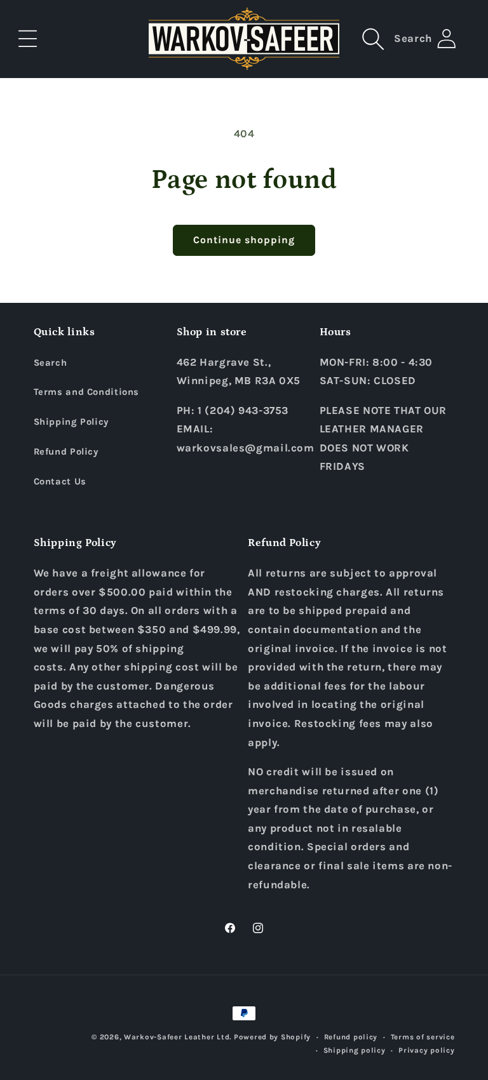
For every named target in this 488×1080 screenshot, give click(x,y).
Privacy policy (426, 1050)
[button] (28, 38)
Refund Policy (66, 451)
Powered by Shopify (272, 1036)
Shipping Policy (71, 422)
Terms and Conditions (87, 392)
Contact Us (60, 481)
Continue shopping (244, 240)
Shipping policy (354, 1050)
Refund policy (351, 1036)
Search (50, 362)
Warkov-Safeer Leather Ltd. (177, 1036)
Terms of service (423, 1036)
